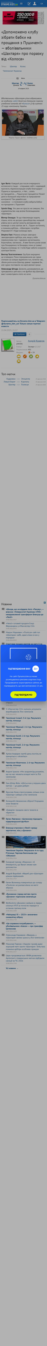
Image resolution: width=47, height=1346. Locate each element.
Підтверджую (23, 694)
